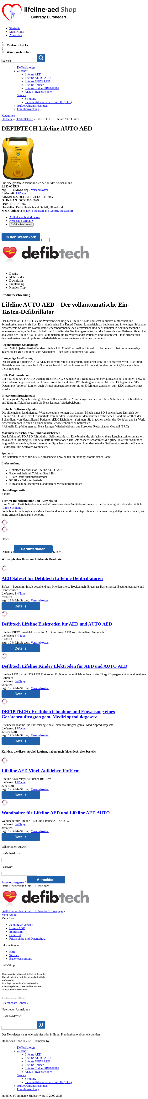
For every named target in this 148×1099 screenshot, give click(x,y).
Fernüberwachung (28, 109)
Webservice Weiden (62, 1041)
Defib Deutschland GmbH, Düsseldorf (49, 210)
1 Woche (21, 193)
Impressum (16, 931)
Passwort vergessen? (14, 882)
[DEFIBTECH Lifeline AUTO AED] (18, 179)
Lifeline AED (33, 74)
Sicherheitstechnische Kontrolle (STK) (48, 102)
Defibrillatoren (26, 67)
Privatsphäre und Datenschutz (27, 938)
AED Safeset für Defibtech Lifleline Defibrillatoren (52, 578)
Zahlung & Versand (21, 924)
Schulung (30, 98)
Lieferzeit (15, 935)
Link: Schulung (12, 507)
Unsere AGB (17, 928)
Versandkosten (40, 190)
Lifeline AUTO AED (38, 77)
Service (21, 95)
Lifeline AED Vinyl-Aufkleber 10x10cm (41, 770)
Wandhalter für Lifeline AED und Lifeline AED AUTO (56, 812)
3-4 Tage (20, 593)
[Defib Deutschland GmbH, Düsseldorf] (46, 263)
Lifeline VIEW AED (37, 81)
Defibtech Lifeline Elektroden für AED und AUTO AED (57, 623)
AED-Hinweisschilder (38, 91)
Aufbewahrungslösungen (32, 105)
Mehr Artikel (9, 914)
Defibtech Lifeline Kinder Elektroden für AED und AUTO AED (64, 666)
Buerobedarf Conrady (15, 1002)
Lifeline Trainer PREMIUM (42, 88)
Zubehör (22, 71)
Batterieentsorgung (20, 958)
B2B (12, 951)
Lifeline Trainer (34, 84)
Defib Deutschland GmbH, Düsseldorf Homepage (32, 911)
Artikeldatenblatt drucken (24, 217)
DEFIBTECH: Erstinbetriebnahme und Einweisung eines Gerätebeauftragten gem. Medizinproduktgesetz (58, 714)
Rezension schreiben (21, 220)
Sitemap (14, 955)
